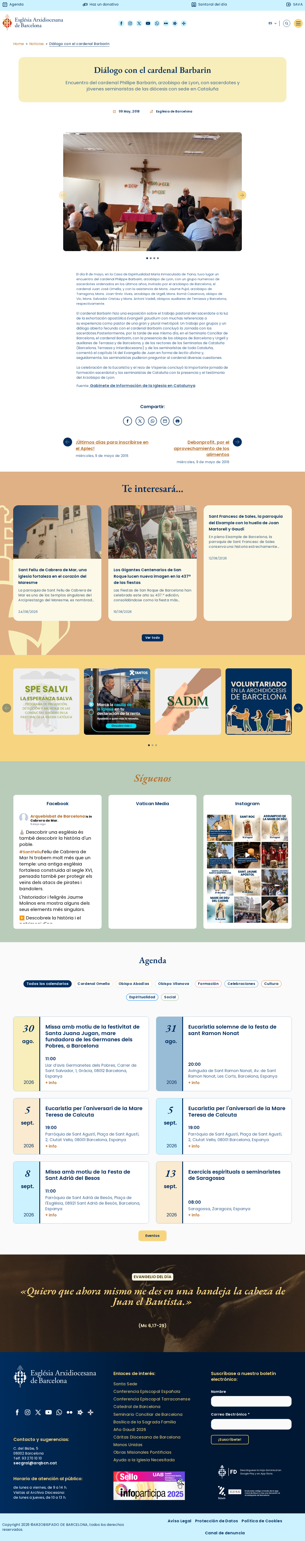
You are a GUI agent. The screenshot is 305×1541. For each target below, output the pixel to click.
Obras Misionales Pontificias (142, 1452)
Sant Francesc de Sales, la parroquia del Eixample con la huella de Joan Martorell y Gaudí (246, 523)
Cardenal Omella (93, 983)
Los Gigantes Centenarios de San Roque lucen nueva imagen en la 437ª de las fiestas (152, 576)
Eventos (152, 1235)
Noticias (36, 43)
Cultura (271, 983)
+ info (51, 1082)
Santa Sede (125, 1384)
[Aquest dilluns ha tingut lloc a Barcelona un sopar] (247, 909)
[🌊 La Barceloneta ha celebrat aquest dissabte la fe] (274, 882)
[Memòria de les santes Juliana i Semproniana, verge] (220, 882)
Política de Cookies (262, 1521)
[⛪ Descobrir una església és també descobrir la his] (220, 828)
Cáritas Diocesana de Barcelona (147, 1437)
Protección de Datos (216, 1521)
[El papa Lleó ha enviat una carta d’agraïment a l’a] (274, 909)
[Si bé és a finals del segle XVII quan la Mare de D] (220, 909)
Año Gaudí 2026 (129, 1429)
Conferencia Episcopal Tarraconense (151, 1399)
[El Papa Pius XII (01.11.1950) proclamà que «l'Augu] (274, 828)
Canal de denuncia (225, 1533)
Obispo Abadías (134, 983)
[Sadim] (46, 701)
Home (18, 43)
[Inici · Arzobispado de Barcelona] (36, 23)
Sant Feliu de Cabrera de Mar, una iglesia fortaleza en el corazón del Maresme (52, 576)
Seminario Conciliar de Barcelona (147, 1414)
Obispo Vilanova (173, 983)
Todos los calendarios (48, 983)
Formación (208, 983)
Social (170, 997)
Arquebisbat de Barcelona (57, 816)
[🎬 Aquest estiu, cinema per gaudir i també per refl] (247, 855)
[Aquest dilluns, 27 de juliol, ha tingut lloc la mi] (274, 855)
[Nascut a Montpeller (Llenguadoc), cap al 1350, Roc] (247, 828)
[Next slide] (241, 195)
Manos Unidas (127, 1444)
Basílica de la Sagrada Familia (144, 1422)
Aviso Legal (180, 1521)
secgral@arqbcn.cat (35, 1463)
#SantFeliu (30, 852)
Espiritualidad (142, 997)
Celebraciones (241, 983)
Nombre (218, 1391)
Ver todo (152, 638)
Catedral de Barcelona (136, 1406)
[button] (152, 289)
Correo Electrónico (230, 1414)
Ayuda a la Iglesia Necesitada (144, 1460)
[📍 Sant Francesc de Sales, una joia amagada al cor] (220, 855)
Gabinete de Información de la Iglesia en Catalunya (142, 385)
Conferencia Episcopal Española (146, 1391)
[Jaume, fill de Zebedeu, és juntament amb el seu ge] (247, 882)
